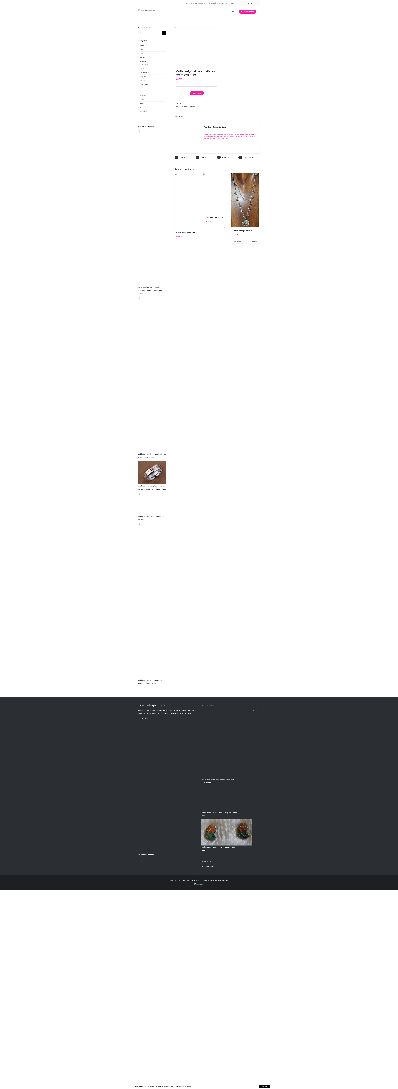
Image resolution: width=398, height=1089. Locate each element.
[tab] (185, 116)
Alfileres (142, 49)
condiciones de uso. (185, 1086)
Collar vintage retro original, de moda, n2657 (253, 231)
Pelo (141, 92)
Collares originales (190, 106)
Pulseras (142, 99)
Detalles (198, 243)
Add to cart (197, 93)
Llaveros (142, 80)
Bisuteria (142, 57)
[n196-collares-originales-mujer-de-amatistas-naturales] (196, 46)
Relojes (142, 103)
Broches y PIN (144, 65)
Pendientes (143, 95)
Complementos (144, 72)
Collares (142, 69)
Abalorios (142, 45)
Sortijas (142, 107)
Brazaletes (143, 61)
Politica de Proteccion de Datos (204, 1011)
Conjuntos (143, 76)
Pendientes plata (208, 997)
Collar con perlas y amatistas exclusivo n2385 (224, 217)
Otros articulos (144, 84)
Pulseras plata (207, 992)
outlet (141, 88)
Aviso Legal (190, 1011)
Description (179, 116)
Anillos (141, 53)
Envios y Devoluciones (221, 1011)
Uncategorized (144, 111)
